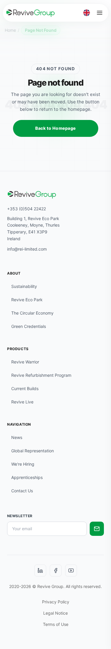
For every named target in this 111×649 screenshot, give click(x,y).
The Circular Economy (32, 312)
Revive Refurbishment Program (41, 375)
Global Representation (32, 450)
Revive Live (22, 401)
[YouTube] (71, 570)
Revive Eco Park (27, 299)
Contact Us (22, 490)
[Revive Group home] (30, 13)
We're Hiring (22, 464)
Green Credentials (28, 326)
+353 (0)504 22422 (26, 208)
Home (10, 30)
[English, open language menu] (86, 13)
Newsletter (20, 516)
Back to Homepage (55, 128)
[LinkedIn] (40, 570)
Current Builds (24, 388)
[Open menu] (99, 13)
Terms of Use (55, 624)
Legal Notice (55, 613)
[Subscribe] (97, 529)
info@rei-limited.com (27, 248)
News (16, 437)
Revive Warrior (25, 361)
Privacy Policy (55, 601)
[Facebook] (56, 570)
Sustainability (24, 286)
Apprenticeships (27, 477)
